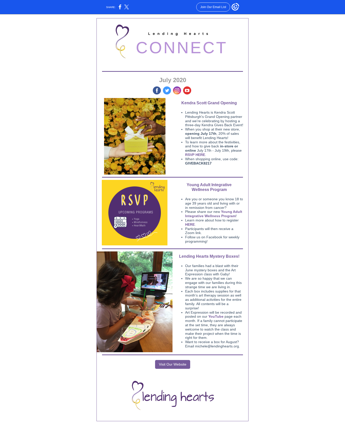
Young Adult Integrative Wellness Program (213, 214)
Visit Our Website (172, 364)
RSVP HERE (195, 155)
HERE (190, 224)
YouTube (216, 316)
